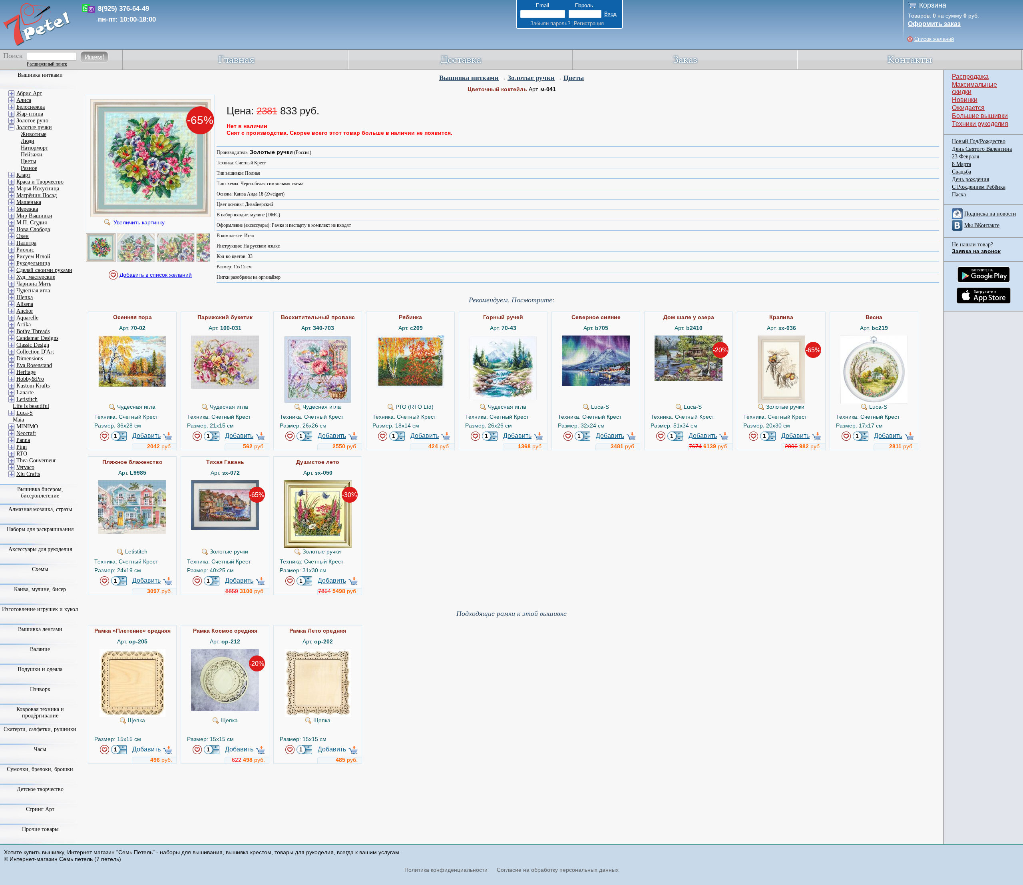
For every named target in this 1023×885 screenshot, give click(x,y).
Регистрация (589, 23)
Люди (27, 141)
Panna (23, 440)
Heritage (26, 372)
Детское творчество (40, 789)
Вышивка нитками (469, 78)
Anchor (24, 311)
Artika (23, 325)
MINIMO (27, 427)
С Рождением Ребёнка (978, 187)
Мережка (27, 209)
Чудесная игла (33, 291)
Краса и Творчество (40, 182)
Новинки (964, 99)
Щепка (24, 297)
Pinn (21, 447)
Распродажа (970, 76)
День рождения (970, 179)
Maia (18, 420)
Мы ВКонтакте (981, 225)
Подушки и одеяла (40, 669)
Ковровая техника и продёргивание (40, 712)
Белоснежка (30, 107)
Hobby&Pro (30, 379)
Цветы (573, 78)
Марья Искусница (37, 189)
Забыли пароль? (550, 23)
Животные (33, 134)
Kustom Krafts (33, 386)
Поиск (13, 56)
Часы (40, 749)
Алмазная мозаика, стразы (40, 509)
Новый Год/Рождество (978, 141)
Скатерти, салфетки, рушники (40, 729)
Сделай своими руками (44, 270)
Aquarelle (27, 318)
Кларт (23, 175)
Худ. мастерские (35, 277)
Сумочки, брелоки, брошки (40, 769)
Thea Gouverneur (36, 460)
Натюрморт (34, 148)
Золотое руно (32, 121)
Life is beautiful (31, 406)
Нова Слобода (33, 229)
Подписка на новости (990, 214)
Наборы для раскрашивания (40, 529)
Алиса (23, 100)
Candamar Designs (37, 338)
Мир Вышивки (34, 216)
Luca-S (24, 413)
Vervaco (25, 467)
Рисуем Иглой (33, 257)
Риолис (25, 250)
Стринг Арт (40, 809)
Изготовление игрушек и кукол (40, 609)
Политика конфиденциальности (446, 870)
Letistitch (27, 399)
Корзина (932, 5)
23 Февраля (965, 157)
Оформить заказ (934, 23)
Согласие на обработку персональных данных (558, 870)
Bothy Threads (33, 331)
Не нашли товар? (972, 245)
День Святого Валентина (982, 149)
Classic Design (32, 345)
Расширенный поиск (47, 64)
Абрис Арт (29, 93)
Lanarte (25, 393)
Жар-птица (29, 114)
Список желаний (934, 39)
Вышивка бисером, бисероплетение (40, 492)
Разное (29, 168)
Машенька (28, 202)
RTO (21, 454)
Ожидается (968, 107)
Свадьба (961, 172)
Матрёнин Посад (36, 195)
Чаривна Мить (33, 284)
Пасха (959, 195)
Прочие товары (40, 829)
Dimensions (29, 359)
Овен (22, 236)
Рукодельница (33, 263)
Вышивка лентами (40, 629)
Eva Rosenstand (34, 365)
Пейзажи (31, 155)
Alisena (24, 304)
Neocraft (26, 433)
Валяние (40, 649)
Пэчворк (40, 689)
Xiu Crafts (28, 474)
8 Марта (961, 164)
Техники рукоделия (980, 123)
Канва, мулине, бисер (40, 589)
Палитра (26, 243)
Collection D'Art (35, 352)
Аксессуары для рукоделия (40, 549)
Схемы (40, 569)
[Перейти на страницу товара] (132, 339)
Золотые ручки (531, 78)
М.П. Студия (31, 223)
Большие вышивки (980, 115)
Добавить (146, 435)
